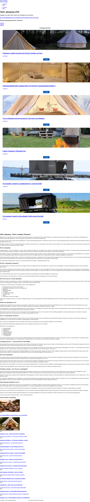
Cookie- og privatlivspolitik (22, 500)
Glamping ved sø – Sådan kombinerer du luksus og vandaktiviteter (15, 497)
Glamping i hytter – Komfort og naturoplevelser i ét (11, 459)
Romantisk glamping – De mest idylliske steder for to (11, 446)
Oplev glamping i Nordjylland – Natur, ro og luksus (11, 472)
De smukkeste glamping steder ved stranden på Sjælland (12, 478)
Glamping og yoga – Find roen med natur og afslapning (12, 433)
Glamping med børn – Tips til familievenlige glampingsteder (13, 491)
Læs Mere (46, 59)
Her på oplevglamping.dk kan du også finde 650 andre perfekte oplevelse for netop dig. (19, 17)
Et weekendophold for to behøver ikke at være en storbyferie (13, 415)
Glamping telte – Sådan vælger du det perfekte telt (11, 484)
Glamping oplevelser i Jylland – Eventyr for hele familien (12, 453)
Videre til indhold (3, 0)
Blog (4, 5)
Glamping (5, 4)
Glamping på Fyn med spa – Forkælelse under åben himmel (13, 465)
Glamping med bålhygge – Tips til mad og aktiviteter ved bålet (14, 440)
